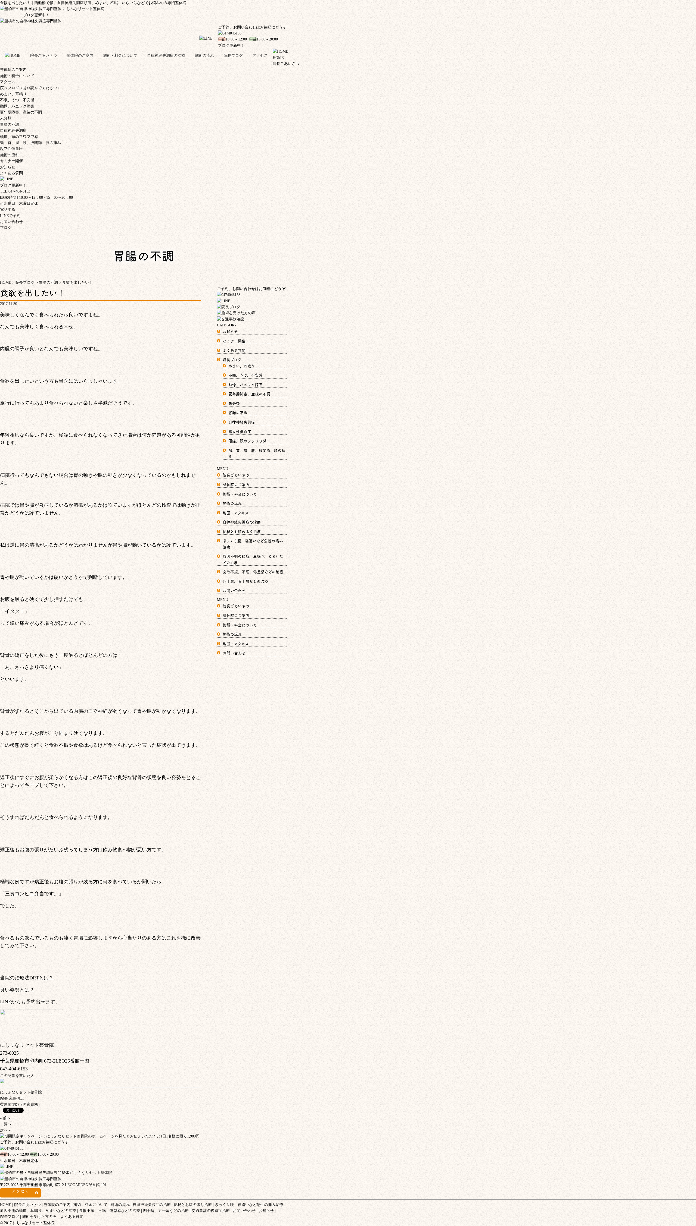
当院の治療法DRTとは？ (27, 978)
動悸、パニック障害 (17, 106)
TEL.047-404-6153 (15, 191)
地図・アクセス (236, 512)
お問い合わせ (11, 222)
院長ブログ (233, 55)
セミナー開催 (11, 161)
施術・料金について (120, 55)
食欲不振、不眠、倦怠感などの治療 (253, 571)
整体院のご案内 (80, 55)
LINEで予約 (10, 216)
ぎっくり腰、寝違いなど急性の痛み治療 (249, 1205)
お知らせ (7, 167)
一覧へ (5, 1124)
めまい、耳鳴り (13, 94)
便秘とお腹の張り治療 (242, 531)
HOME (5, 1205)
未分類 (5, 118)
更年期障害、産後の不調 (21, 112)
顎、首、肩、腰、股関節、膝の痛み (30, 143)
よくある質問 (11, 173)
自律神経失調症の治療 (166, 55)
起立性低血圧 (11, 149)
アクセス (260, 55)
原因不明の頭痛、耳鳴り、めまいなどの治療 (38, 1211)
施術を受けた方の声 (39, 1217)
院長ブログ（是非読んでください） (30, 88)
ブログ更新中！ (24, 15)
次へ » (5, 1130)
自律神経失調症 (13, 130)
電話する (7, 209)
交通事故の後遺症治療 (211, 1211)
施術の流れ (204, 55)
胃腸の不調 (9, 124)
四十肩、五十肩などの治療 (245, 581)
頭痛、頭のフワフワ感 (19, 137)
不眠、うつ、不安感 (17, 100)
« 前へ (5, 1118)
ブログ (5, 228)
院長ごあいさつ (43, 55)
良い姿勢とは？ (17, 989)
